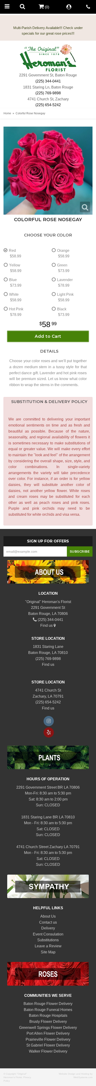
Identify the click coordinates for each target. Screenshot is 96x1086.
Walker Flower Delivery (48, 1051)
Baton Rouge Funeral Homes (48, 1010)
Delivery (48, 928)
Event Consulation (48, 934)
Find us (47, 625)
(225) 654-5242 (48, 105)
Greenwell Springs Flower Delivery (48, 1028)
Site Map (48, 952)
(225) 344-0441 (48, 81)
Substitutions (48, 940)
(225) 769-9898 (48, 93)
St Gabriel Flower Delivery (48, 1045)
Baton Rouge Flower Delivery (48, 1004)
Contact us (48, 922)
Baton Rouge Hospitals (48, 1015)
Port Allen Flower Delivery (48, 1033)
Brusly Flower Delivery (48, 1022)
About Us (48, 916)
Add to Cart (48, 336)
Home (7, 113)
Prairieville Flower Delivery (48, 1039)
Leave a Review (48, 946)
